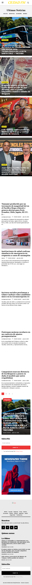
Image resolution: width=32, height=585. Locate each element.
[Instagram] (7, 527)
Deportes (12, 13)
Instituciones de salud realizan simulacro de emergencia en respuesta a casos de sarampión (16, 253)
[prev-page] (25, 402)
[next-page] (12, 394)
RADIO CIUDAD (17, 217)
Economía (19, 13)
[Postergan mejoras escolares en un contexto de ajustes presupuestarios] (16, 319)
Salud (3, 258)
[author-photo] (13, 217)
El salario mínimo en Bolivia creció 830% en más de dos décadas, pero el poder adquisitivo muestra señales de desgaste (16, 551)
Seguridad (5, 40)
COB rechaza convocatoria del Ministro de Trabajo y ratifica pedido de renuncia (14, 557)
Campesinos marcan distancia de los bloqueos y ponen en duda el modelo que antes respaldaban (15, 374)
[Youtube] (16, 527)
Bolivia (5, 13)
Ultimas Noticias (6, 217)
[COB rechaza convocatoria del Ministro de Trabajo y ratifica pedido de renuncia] (16, 116)
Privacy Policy (19, 451)
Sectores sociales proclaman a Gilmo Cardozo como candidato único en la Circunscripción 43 (16, 294)
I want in (15, 447)
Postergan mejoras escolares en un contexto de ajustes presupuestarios (16, 334)
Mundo (25, 13)
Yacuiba (4, 164)
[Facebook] (3, 527)
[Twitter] (11, 527)
